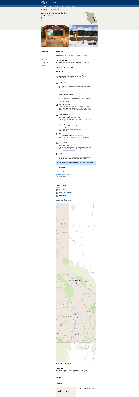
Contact (43, 65)
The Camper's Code (60, 180)
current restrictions (73, 157)
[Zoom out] (94, 360)
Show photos (92, 44)
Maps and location (45, 62)
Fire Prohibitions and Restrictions (62, 176)
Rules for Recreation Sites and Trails (63, 178)
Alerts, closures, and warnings (62, 174)
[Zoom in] (94, 358)
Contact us (79, 392)
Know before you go (46, 56)
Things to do (44, 59)
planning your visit (63, 91)
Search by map (52, 6)
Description (44, 54)
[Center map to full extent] (94, 356)
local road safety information (69, 150)
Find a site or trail (44, 6)
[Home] (41, 9)
